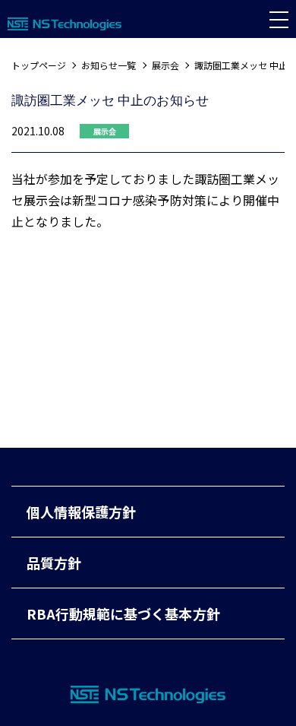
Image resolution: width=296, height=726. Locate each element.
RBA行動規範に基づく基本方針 (123, 613)
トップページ (38, 65)
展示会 (165, 65)
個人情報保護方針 (81, 512)
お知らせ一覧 (108, 65)
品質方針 (54, 562)
